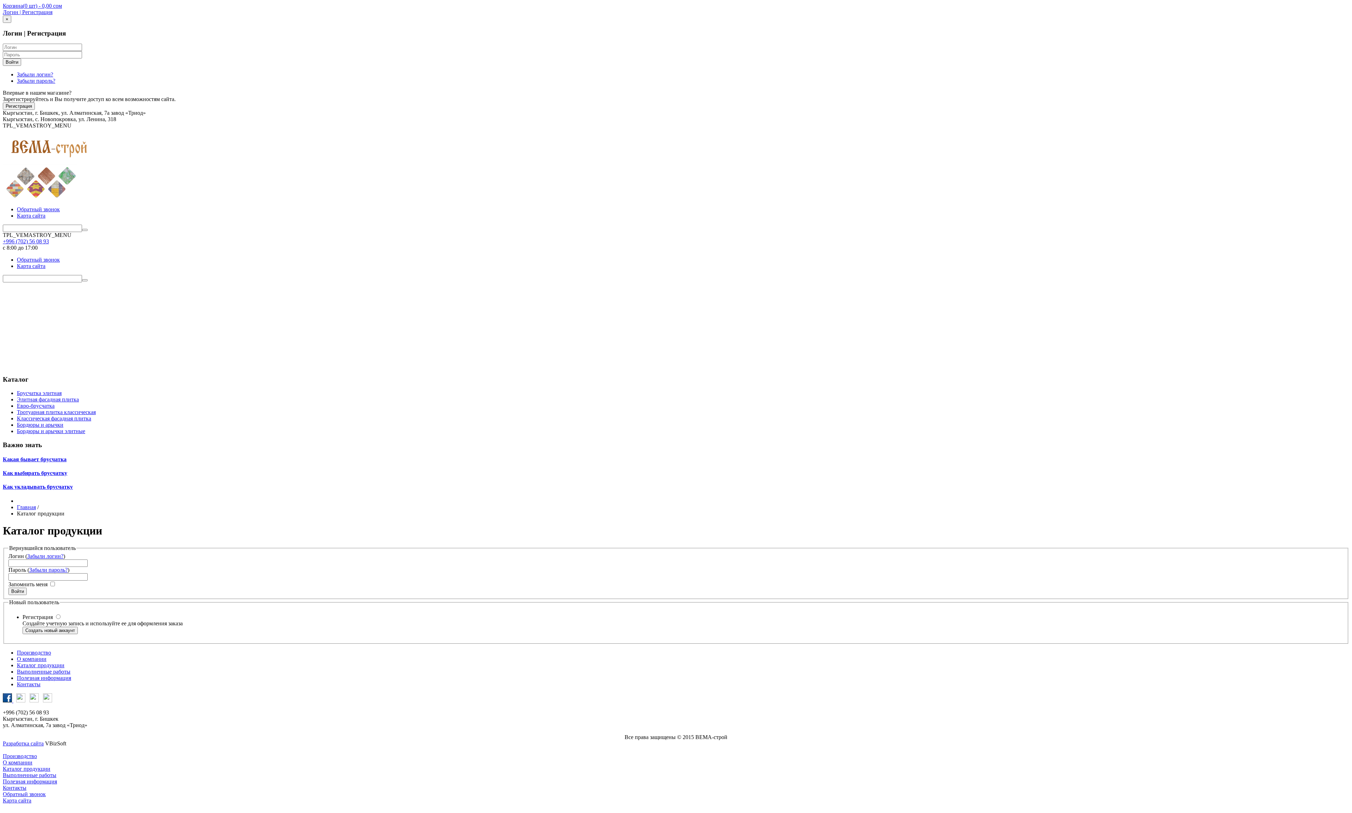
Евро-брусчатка (36, 406)
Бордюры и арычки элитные (51, 431)
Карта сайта (31, 216)
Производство (676, 295)
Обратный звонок (38, 209)
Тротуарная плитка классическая (56, 412)
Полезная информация (676, 348)
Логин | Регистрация (27, 12)
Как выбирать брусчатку (35, 473)
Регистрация (19, 106)
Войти (12, 62)
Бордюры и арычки (40, 425)
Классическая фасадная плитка (54, 418)
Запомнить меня (28, 584)
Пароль (17, 570)
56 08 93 (26, 241)
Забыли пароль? (36, 81)
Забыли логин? (35, 74)
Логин (16, 556)
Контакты (676, 362)
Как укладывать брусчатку (38, 487)
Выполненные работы (676, 335)
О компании (676, 308)
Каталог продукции (676, 322)
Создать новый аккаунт (50, 630)
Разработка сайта (23, 743)
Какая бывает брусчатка (35, 459)
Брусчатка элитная (39, 393)
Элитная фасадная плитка (48, 399)
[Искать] (85, 230)
